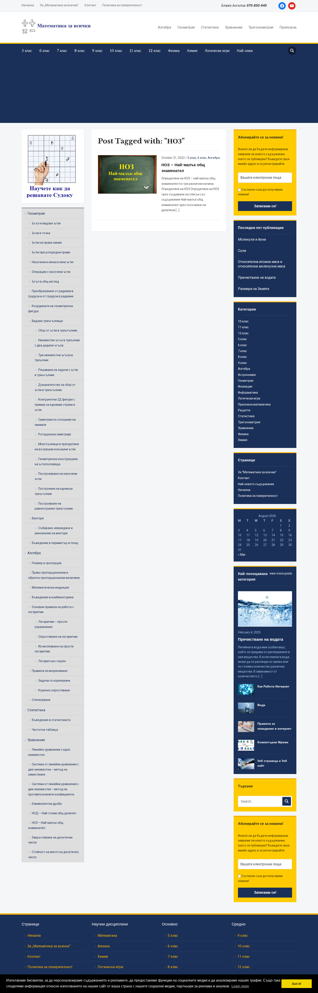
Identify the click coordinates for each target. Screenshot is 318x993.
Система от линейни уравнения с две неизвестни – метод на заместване (53, 769)
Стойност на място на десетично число (53, 854)
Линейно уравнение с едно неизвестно (49, 752)
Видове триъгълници (47, 321)
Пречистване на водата (257, 277)
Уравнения (233, 27)
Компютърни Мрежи (272, 742)
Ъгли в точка (41, 233)
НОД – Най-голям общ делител (54, 813)
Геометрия (186, 27)
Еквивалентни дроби (47, 803)
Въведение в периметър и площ (55, 543)
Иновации (245, 386)
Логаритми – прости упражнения (51, 624)
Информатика (248, 392)
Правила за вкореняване (49, 671)
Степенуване (41, 700)
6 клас (44, 50)
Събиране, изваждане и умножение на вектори (54, 530)
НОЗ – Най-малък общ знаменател (45, 825)
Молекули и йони (252, 239)
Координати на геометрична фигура (50, 308)
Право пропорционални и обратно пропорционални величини (54, 575)
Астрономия (247, 375)
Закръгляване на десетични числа (50, 840)
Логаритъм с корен (52, 661)
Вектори (38, 518)
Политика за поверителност (122, 5)
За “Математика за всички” (257, 472)
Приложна (287, 27)
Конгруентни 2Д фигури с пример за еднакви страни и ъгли (55, 405)
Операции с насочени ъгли (51, 272)
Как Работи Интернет (273, 686)
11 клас (135, 50)
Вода (261, 705)
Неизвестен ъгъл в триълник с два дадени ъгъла (57, 342)
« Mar (242, 554)
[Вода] (246, 708)
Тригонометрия (261, 27)
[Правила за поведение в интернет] (246, 726)
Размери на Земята (253, 289)
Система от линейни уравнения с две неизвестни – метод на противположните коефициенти (53, 789)
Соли (242, 251)
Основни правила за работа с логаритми (51, 609)
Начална (28, 5)
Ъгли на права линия (47, 242)
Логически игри (217, 50)
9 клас (97, 50)
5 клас (27, 50)
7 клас (62, 50)
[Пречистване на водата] (265, 608)
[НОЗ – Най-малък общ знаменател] (127, 174)
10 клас (116, 50)
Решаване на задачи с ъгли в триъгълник (56, 372)
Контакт (90, 5)
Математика (107, 935)
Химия (192, 50)
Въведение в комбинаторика (53, 597)
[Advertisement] (159, 88)
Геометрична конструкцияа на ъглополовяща (56, 461)
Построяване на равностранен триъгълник (54, 506)
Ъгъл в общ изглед (45, 281)
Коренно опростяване (54, 690)
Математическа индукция (50, 587)
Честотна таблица (45, 729)
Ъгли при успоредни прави (51, 252)
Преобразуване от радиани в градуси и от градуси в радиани (50, 293)
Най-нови (245, 50)
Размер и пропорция (46, 563)
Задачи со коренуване (54, 680)
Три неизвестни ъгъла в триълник (54, 357)
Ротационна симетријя (54, 434)
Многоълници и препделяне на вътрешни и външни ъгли (57, 446)
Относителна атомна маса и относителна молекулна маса (261, 264)
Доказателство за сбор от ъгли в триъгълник (55, 387)
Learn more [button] (240, 986)
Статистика (210, 27)
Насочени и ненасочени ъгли (52, 262)
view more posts (281, 573)
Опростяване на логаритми (57, 636)
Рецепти (244, 410)
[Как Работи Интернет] (246, 689)
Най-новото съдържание (256, 484)
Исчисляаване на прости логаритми (54, 649)
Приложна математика (254, 404)
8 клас (79, 50)
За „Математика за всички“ (59, 5)
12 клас (155, 50)
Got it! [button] (296, 983)
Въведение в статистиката (51, 720)
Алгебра (164, 27)
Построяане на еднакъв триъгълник (54, 491)
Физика (174, 50)
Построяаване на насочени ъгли (56, 476)
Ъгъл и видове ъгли (46, 223)
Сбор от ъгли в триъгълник (57, 330)
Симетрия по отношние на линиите (55, 422)
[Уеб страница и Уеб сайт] (246, 763)
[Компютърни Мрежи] (246, 745)
